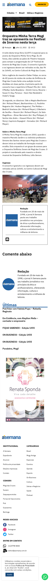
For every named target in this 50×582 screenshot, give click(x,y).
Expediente (7, 455)
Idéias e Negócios (35, 13)
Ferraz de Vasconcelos (11, 499)
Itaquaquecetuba (9, 494)
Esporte (30, 473)
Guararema (7, 508)
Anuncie (6, 460)
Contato (6, 473)
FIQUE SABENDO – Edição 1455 (19, 328)
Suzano (6, 490)
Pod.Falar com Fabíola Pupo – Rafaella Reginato (22, 310)
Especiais (30, 460)
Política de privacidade (11, 464)
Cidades (10, 13)
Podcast (30, 495)
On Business (31, 477)
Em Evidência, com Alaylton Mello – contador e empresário (20, 319)
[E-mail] (7, 240)
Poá (4, 503)
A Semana (7, 451)
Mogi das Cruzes (9, 486)
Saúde (29, 491)
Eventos (30, 464)
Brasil (22, 13)
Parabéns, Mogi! (11, 348)
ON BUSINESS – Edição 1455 (17, 334)
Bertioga (6, 512)
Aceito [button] (9, 574)
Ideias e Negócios (33, 486)
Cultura (29, 482)
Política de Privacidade (25, 565)
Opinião (30, 469)
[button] (4, 4)
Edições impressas (10, 469)
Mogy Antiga (31, 455)
